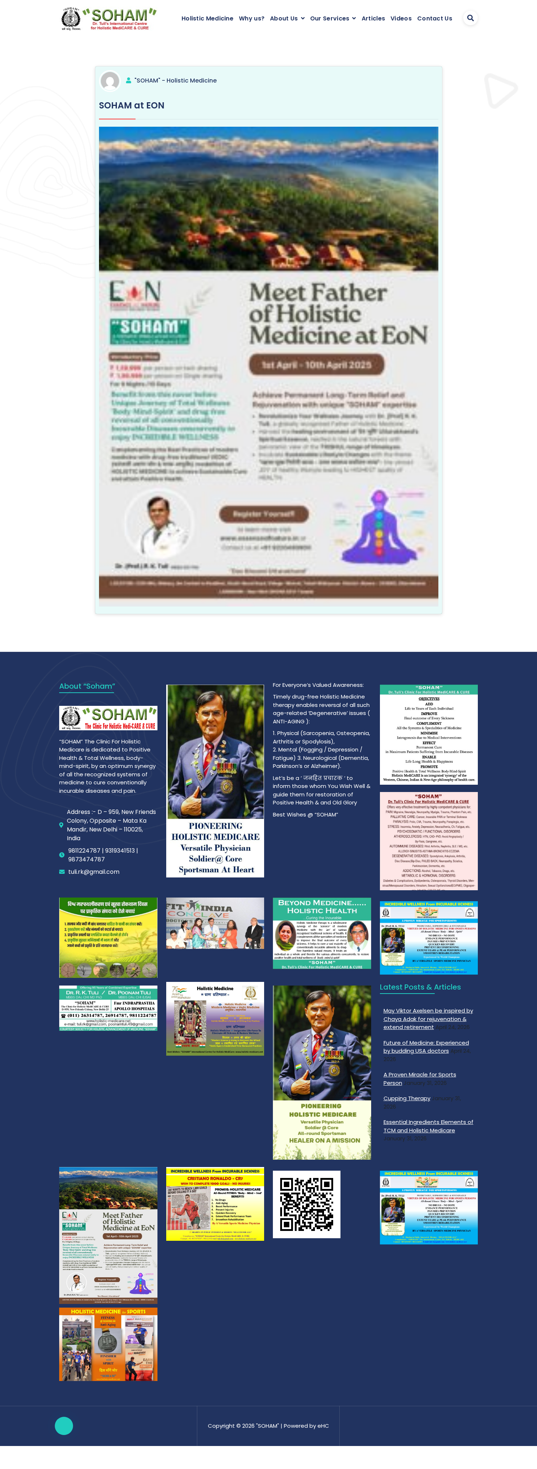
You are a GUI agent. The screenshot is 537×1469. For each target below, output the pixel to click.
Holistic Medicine (207, 18)
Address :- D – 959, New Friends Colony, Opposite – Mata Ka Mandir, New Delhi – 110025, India (111, 825)
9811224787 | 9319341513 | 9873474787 (103, 855)
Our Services (330, 18)
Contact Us (434, 18)
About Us (284, 18)
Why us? (251, 18)
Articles (373, 18)
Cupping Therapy (407, 1098)
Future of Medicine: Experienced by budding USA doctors (426, 1047)
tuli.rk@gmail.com (93, 872)
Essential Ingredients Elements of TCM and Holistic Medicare (428, 1126)
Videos (401, 18)
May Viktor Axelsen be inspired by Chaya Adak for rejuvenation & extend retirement (428, 1019)
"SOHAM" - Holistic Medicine (175, 80)
